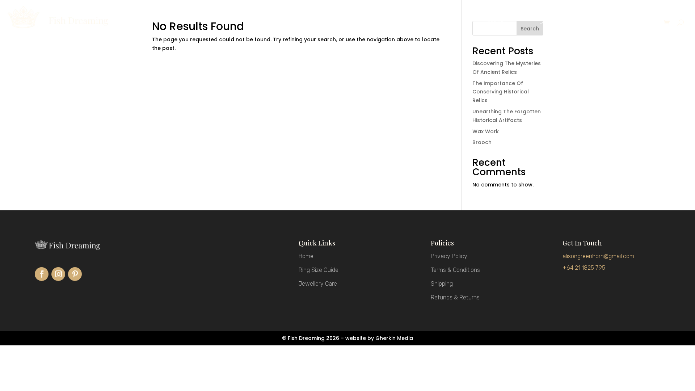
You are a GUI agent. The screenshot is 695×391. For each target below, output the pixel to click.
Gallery (547, 22)
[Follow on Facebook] (42, 274)
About (591, 22)
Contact (636, 22)
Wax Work (485, 131)
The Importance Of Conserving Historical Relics (500, 92)
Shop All (493, 22)
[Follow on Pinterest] (75, 274)
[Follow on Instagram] (58, 274)
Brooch (482, 142)
